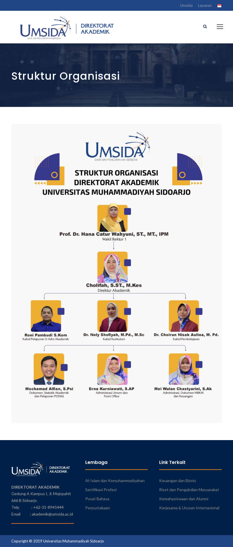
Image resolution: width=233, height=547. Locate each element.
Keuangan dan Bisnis (177, 480)
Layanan (205, 5)
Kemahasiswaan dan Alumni (183, 498)
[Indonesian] (219, 6)
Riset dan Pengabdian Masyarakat (189, 489)
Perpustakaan (97, 507)
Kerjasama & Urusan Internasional (189, 507)
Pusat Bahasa (97, 498)
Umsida (186, 5)
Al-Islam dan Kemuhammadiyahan (115, 480)
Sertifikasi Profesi (100, 489)
